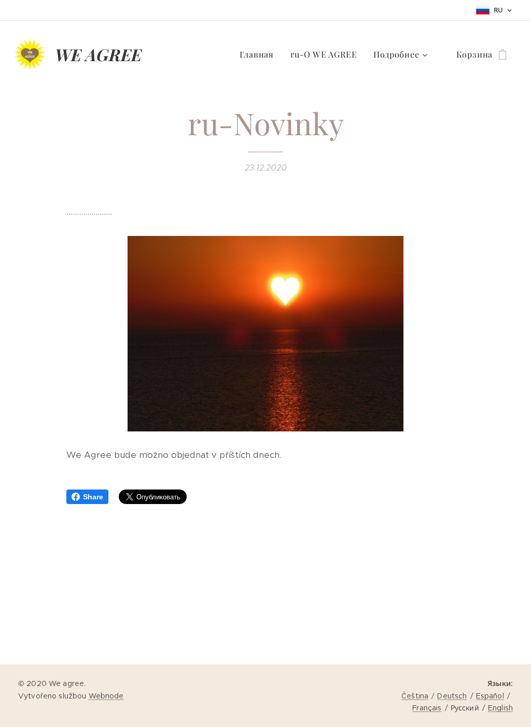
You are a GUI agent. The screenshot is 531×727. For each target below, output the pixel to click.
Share (93, 497)
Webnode (106, 696)
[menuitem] (259, 54)
